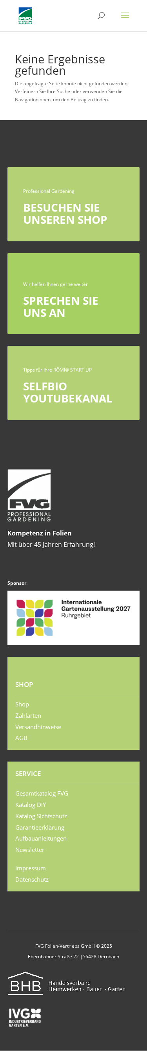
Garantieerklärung (39, 827)
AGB (21, 738)
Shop (22, 704)
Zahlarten (28, 715)
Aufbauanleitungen (41, 838)
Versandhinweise (38, 727)
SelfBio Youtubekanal (68, 392)
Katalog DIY (30, 804)
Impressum (30, 868)
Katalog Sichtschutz (41, 816)
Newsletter (29, 849)
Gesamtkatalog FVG (41, 793)
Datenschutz (32, 879)
